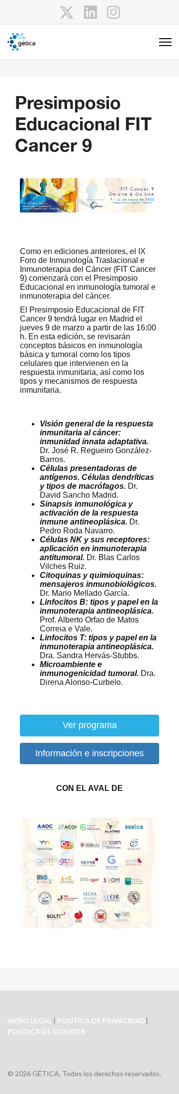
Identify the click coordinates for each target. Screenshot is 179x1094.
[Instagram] (113, 12)
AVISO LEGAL (29, 1020)
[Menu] (165, 42)
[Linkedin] (90, 12)
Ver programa (90, 725)
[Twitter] (66, 12)
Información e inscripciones (89, 753)
